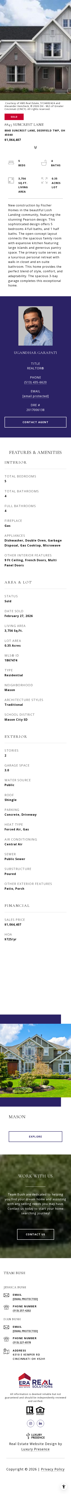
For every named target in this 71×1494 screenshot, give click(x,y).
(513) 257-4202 (22, 1310)
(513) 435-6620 (35, 382)
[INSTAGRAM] (30, 1423)
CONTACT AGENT (36, 422)
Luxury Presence (35, 1449)
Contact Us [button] (35, 1234)
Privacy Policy (53, 1469)
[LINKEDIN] (40, 1423)
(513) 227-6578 (22, 1342)
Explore (35, 1136)
